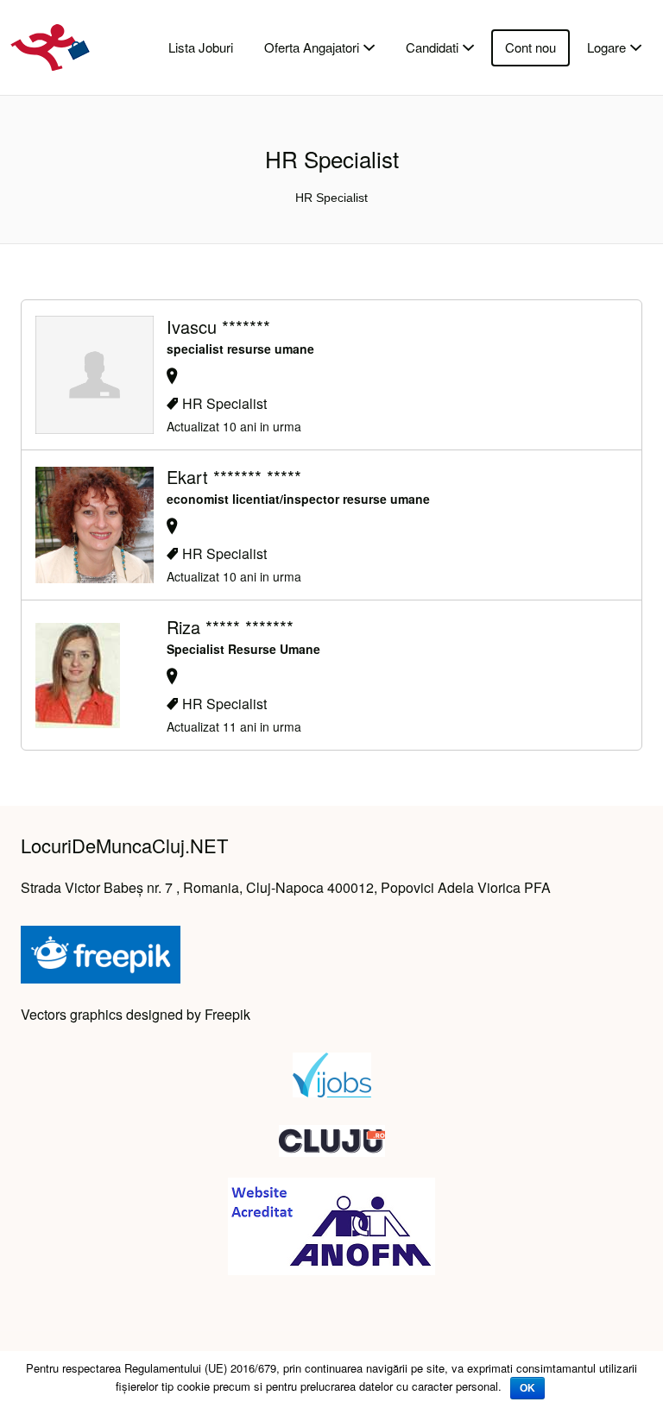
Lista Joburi (200, 47)
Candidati (432, 47)
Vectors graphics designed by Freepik (135, 1014)
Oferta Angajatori (311, 47)
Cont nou (530, 47)
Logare (606, 47)
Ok (527, 1388)
